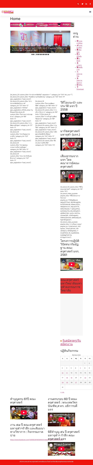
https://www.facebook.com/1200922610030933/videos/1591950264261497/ (36, 440)
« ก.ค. (62, 392)
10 (62, 373)
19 (71, 377)
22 (85, 377)
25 (67, 382)
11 (67, 373)
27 (76, 382)
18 (67, 377)
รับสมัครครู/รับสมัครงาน (70, 342)
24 (62, 382)
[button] (78, 3)
